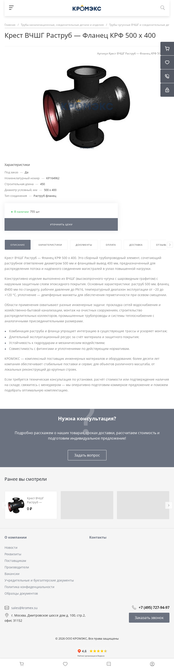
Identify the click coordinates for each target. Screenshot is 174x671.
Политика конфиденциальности (29, 587)
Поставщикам (15, 560)
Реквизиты (13, 554)
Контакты (97, 537)
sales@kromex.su (24, 607)
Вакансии (12, 574)
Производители (17, 567)
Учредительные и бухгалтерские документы (39, 580)
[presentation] (170, 245)
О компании (16, 537)
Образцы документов (21, 593)
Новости (11, 547)
